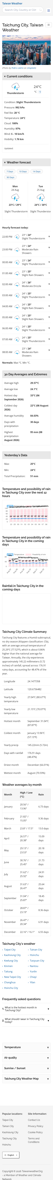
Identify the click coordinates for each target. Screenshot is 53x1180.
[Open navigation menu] (48, 10)
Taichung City (9, 1138)
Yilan (32, 982)
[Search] (40, 10)
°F (40, 91)
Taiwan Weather (12, 3)
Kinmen (8, 966)
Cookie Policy (35, 1132)
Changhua (9, 982)
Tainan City (36, 949)
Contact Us (34, 1120)
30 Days (10, 177)
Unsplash (31, 68)
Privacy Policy (35, 1126)
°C (35, 91)
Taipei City (9, 949)
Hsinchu (34, 955)
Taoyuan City (37, 960)
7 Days (10, 171)
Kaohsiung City (12, 955)
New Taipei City (12, 977)
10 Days (23, 171)
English (11, 1155)
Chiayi (33, 977)
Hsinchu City (11, 988)
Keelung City (11, 960)
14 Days (36, 171)
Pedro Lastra (17, 68)
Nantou (34, 966)
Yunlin (33, 971)
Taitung (8, 971)
